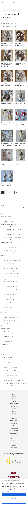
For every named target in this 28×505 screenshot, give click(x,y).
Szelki (14, 409)
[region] (14, 491)
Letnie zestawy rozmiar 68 (10, 297)
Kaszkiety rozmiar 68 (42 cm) (10, 284)
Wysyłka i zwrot (14, 423)
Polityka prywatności (14, 433)
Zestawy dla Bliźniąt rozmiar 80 (11, 372)
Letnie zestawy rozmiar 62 (10, 294)
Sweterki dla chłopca (6, 331)
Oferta (14, 425)
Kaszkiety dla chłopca (6, 279)
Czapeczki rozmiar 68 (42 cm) (10, 247)
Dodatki (3, 255)
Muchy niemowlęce (8, 307)
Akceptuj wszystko (14, 494)
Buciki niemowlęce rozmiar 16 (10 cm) (12, 229)
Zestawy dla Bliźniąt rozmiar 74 (11, 370)
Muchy (14, 404)
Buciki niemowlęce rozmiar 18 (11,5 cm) (13, 234)
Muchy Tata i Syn (7, 310)
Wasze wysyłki (14, 447)
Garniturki (14, 396)
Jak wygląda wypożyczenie (14, 421)
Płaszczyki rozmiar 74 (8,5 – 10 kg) (11, 320)
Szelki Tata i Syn (7, 359)
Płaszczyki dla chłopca (6, 312)
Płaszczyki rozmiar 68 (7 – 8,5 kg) (11, 317)
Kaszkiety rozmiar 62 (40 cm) (10, 281)
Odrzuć (14, 502)
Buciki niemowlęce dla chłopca (8, 224)
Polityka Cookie (8, 491)
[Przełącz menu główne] (2, 2)
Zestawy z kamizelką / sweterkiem (9, 375)
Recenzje (14, 445)
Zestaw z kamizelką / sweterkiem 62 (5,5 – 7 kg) (14, 378)
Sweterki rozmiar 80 (8, 341)
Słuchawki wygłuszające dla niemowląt (12, 260)
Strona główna (4, 10)
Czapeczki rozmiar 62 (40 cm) (10, 245)
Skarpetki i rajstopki (8, 221)
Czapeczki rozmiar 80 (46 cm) (10, 252)
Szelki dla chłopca (5, 355)
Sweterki (14, 408)
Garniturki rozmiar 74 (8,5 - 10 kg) (11, 273)
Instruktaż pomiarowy (14, 430)
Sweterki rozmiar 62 (8, 333)
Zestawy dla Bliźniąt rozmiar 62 (11, 365)
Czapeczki (14, 401)
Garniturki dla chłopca (6, 266)
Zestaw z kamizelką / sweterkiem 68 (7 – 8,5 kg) (14, 380)
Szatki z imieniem (8, 352)
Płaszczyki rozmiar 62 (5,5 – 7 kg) (11, 315)
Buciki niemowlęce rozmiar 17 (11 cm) (12, 232)
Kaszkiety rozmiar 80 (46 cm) (10, 289)
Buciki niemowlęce (14, 403)
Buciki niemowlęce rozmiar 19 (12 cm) (12, 237)
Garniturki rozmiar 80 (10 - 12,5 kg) (11, 276)
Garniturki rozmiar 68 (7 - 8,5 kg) (11, 271)
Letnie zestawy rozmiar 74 (10, 299)
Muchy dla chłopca (5, 305)
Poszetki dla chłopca (6, 328)
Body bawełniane (8, 219)
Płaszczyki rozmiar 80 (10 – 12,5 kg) (11, 323)
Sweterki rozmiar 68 (8, 336)
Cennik (14, 431)
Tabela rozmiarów (14, 428)
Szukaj (2, 205)
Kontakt (14, 449)
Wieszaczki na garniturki (9, 263)
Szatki (5, 349)
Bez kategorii (4, 213)
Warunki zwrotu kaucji (14, 420)
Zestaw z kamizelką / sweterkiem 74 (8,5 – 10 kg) (15, 383)
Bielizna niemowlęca (6, 216)
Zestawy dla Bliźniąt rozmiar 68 (11, 367)
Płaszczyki (14, 398)
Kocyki (5, 258)
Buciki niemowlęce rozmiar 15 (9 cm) (12, 226)
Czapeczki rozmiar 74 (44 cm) (10, 250)
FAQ (14, 427)
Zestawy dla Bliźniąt (6, 362)
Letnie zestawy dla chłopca (7, 292)
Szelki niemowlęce (8, 357)
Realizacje (14, 444)
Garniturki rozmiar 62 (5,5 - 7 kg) (11, 268)
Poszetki (14, 411)
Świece (5, 346)
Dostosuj (14, 498)
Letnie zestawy (14, 406)
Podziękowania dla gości (7, 325)
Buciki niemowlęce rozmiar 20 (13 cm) (12, 239)
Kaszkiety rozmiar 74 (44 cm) (10, 286)
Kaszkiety (14, 399)
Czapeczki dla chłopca (6, 242)
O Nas (14, 442)
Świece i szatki (4, 344)
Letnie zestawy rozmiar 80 (10, 302)
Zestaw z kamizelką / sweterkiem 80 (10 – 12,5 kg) (15, 385)
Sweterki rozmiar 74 (8, 339)
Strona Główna (14, 440)
